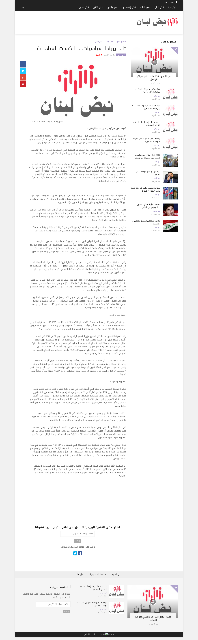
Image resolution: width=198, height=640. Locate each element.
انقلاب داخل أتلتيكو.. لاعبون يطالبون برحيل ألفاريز (148, 205)
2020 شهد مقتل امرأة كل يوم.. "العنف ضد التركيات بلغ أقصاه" (146, 156)
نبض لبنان (159, 7)
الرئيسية (172, 7)
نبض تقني (98, 7)
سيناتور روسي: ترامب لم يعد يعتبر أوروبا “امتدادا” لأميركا (145, 189)
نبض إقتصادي (129, 7)
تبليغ (98, 55)
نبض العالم (145, 7)
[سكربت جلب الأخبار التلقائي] (96, 634)
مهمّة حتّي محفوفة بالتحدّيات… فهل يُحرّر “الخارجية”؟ (146, 90)
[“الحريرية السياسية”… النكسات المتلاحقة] (77, 93)
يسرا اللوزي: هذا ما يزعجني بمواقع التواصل (154, 78)
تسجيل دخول (170, 2)
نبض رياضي (112, 7)
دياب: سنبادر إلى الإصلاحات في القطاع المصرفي (146, 123)
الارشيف (109, 41)
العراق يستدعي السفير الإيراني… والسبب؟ (146, 222)
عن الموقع (116, 574)
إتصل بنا (81, 574)
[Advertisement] (76, 22)
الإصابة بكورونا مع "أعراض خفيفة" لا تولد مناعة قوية (146, 140)
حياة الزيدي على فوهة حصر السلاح (148, 173)
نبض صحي (84, 7)
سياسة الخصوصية (98, 574)
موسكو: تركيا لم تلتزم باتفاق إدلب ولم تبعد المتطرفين (145, 107)
